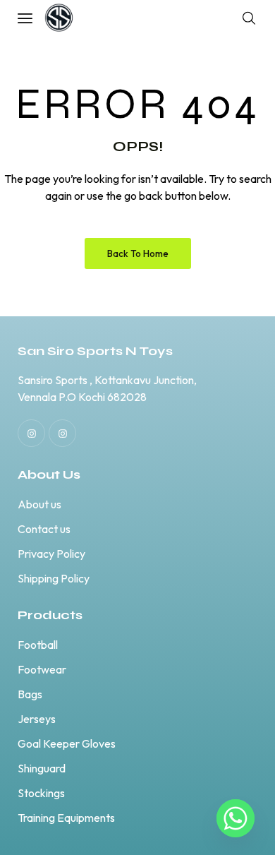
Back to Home (138, 253)
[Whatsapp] (235, 818)
